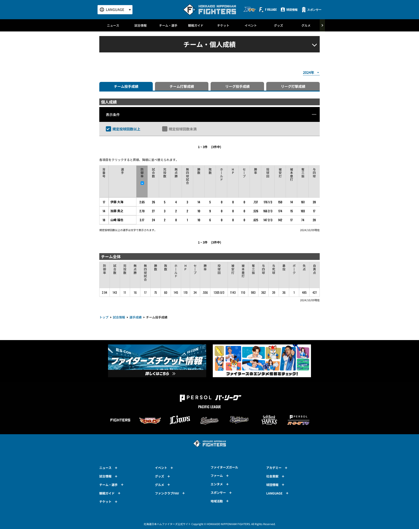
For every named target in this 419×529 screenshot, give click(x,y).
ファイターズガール (224, 467)
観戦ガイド (195, 25)
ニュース (113, 25)
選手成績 (135, 317)
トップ (103, 317)
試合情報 (140, 25)
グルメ (306, 25)
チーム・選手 (168, 25)
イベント (251, 25)
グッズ (278, 25)
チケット (223, 25)
